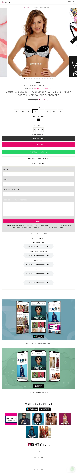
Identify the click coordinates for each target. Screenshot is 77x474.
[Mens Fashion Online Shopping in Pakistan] (24, 425)
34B (23, 111)
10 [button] (39, 78)
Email (5, 179)
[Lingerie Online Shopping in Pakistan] (65, 425)
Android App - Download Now (38, 343)
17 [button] (50, 78)
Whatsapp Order (38, 152)
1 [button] (24, 78)
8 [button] (36, 78)
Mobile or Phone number (14, 190)
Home (38, 83)
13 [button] (44, 78)
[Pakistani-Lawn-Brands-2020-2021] (45, 437)
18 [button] (52, 78)
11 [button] (41, 78)
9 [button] (37, 78)
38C (60, 111)
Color (38, 116)
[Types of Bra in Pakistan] (51, 425)
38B (35, 111)
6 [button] (33, 78)
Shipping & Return (38, 234)
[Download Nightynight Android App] (32, 411)
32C (41, 111)
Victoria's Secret (43, 88)
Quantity (38, 125)
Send (38, 221)
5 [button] (31, 78)
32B (16, 111)
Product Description (38, 159)
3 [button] (28, 78)
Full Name (7, 169)
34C (48, 111)
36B (29, 111)
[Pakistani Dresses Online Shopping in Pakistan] (32, 437)
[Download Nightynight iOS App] (45, 411)
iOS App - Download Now (38, 392)
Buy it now (38, 144)
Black (38, 120)
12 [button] (42, 78)
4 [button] (29, 78)
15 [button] (47, 78)
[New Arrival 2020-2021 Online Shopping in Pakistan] (11, 425)
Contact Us (38, 457)
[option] (38, 42)
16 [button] (49, 78)
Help (38, 451)
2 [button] (26, 78)
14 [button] (46, 78)
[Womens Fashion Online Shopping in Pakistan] (38, 425)
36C (54, 111)
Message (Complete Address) (15, 200)
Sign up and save (38, 463)
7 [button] (34, 78)
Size (39, 108)
